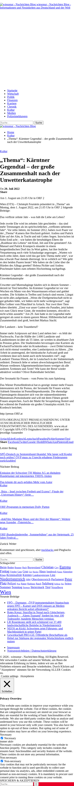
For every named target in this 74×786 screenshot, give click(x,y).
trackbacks (47, 549)
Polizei (11, 583)
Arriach (4, 438)
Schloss (57, 584)
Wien (5, 592)
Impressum (13, 647)
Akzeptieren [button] (27, 676)
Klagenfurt (67, 571)
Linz (52, 575)
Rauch (38, 583)
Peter (68, 579)
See (62, 584)
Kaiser (60, 572)
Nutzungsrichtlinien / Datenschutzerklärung (31, 650)
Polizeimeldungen (17, 116)
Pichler (51, 438)
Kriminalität (14, 575)
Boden (10, 567)
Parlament (57, 579)
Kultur (11, 109)
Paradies (42, 438)
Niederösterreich (12, 579)
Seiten (68, 583)
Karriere (12, 103)
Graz (25, 571)
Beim (3, 567)
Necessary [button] (6, 734)
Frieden (13, 571)
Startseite (12, 90)
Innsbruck (52, 571)
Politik (11, 96)
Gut (30, 572)
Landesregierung (41, 575)
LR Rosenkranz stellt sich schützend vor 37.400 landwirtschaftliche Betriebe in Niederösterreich (34, 623)
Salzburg (48, 583)
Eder (11, 438)
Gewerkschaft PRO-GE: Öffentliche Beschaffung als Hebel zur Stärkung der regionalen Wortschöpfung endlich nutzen (40, 638)
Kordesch (19, 438)
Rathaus (31, 583)
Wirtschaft (13, 93)
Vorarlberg (57, 587)
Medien (11, 113)
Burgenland (34, 567)
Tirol (67, 438)
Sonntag (17, 587)
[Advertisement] (37, 49)
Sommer (60, 438)
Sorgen (26, 587)
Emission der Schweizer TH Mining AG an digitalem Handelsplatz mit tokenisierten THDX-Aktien (30, 474)
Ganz (19, 571)
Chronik (12, 106)
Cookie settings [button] (9, 676)
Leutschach (31, 438)
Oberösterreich (40, 579)
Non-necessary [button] (8, 757)
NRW (28, 579)
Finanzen (12, 100)
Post (18, 584)
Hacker (36, 572)
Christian (47, 567)
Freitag (5, 571)
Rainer (24, 584)
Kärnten (27, 575)
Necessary (10, 738)
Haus (42, 571)
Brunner (18, 568)
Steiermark (37, 587)
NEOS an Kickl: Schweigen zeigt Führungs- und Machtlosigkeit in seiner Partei (35, 630)
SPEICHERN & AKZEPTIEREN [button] (19, 780)
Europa (65, 567)
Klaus (3, 575)
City (56, 567)
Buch (24, 567)
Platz (3, 583)
